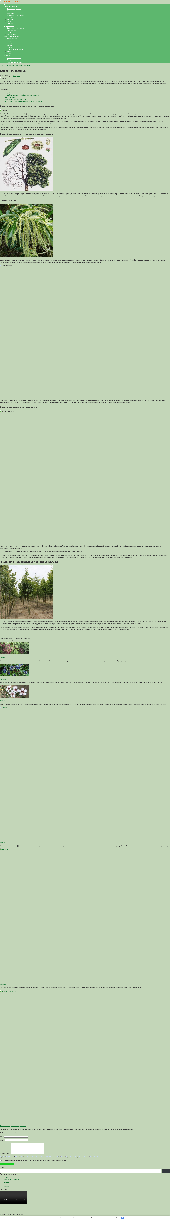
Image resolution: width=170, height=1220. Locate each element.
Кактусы (10, 19)
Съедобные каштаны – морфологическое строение (21, 95)
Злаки (9, 51)
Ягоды (9, 53)
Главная (2, 66)
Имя (2, 1136)
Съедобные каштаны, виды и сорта (16, 99)
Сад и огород (8, 43)
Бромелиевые (12, 11)
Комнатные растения (10, 7)
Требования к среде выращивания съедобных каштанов (23, 101)
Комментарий (5, 1153)
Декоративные (12, 39)
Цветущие (10, 13)
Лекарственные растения (15, 60)
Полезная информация (14, 62)
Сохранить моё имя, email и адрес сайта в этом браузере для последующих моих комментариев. (34, 1160)
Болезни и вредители (14, 58)
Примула (6, 1186)
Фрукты (9, 45)
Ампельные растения (14, 9)
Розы (9, 32)
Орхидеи (10, 17)
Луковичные (11, 34)
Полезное (7, 56)
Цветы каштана (9, 97)
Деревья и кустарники (11, 36)
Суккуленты (11, 21)
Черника (6, 1182)
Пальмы (10, 24)
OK (122, 1217)
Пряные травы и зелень (15, 49)
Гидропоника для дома (11, 1180)
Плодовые (10, 41)
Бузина (6, 1177)
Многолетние (11, 30)
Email (2, 1140)
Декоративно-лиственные (16, 15)
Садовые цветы (9, 26)
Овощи (9, 47)
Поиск (2, 1167)
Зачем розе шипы (9, 1184)
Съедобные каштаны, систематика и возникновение (22, 93)
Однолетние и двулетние (15, 28)
